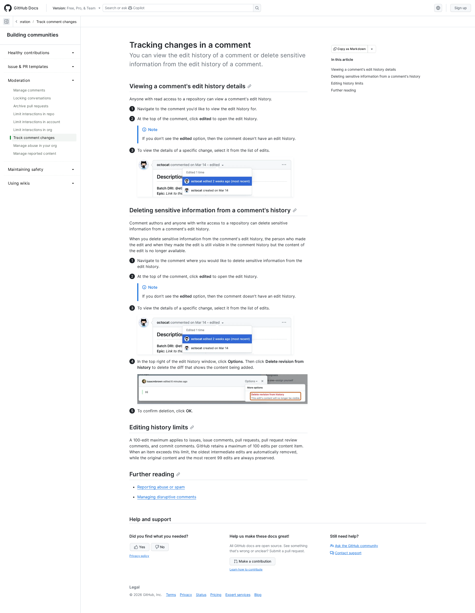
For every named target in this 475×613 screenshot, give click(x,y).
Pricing (215, 594)
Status (201, 594)
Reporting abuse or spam (161, 486)
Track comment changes (56, 22)
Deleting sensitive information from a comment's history (210, 210)
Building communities (32, 35)
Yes (142, 547)
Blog (257, 594)
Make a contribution (255, 561)
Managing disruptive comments (166, 496)
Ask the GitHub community (356, 546)
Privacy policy (139, 556)
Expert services (237, 594)
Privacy (186, 594)
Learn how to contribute (246, 569)
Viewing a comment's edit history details (187, 86)
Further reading (151, 474)
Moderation (21, 22)
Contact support (348, 553)
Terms (171, 594)
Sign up (460, 8)
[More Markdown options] (372, 49)
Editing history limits (158, 427)
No (162, 547)
